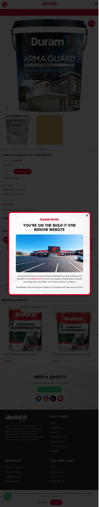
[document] (49, 253)
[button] (87, 215)
